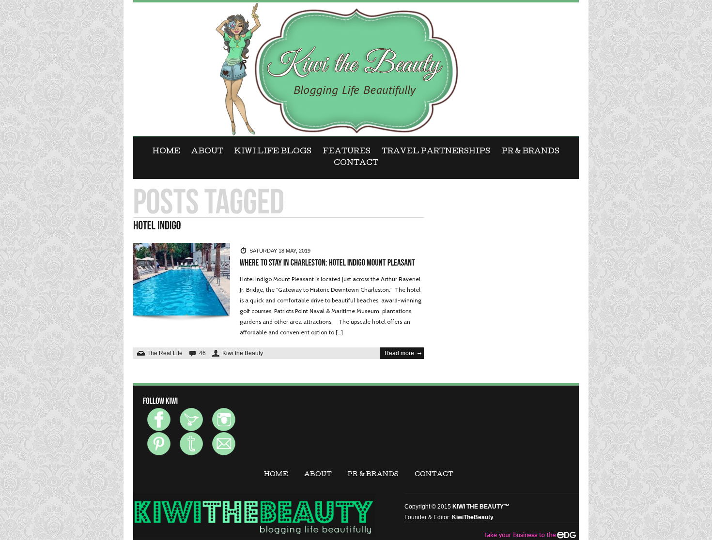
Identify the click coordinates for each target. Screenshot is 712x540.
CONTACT (356, 163)
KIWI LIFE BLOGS (272, 152)
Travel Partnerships (436, 152)
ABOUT (207, 152)
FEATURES (347, 152)
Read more (399, 353)
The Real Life (165, 353)
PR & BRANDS (530, 152)
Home (166, 152)
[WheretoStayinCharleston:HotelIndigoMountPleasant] (327, 263)
